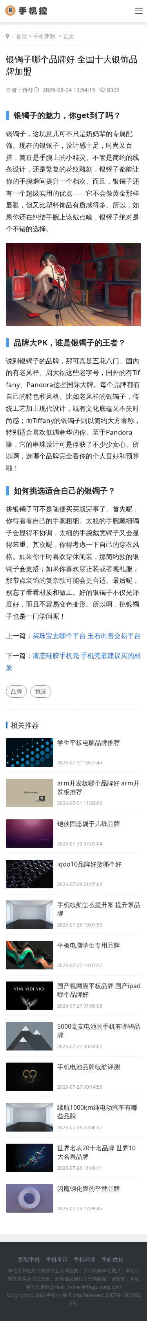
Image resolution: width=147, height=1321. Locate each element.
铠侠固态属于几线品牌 (88, 823)
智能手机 (29, 1259)
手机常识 (57, 1259)
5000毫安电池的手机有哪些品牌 (98, 1030)
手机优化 (112, 1259)
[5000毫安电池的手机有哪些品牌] (29, 1036)
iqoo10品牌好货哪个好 (89, 864)
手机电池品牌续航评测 (88, 1067)
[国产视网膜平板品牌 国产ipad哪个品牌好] (29, 995)
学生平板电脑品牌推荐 (88, 742)
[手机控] (29, 13)
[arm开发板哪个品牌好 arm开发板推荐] (29, 793)
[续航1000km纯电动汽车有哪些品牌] (29, 1117)
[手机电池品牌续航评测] (29, 1077)
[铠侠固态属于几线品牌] (29, 833)
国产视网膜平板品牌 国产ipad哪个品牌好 (99, 990)
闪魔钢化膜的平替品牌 (88, 1188)
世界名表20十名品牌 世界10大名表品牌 (96, 1152)
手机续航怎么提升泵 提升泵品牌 (98, 909)
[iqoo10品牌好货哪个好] (29, 874)
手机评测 (44, 36)
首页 (21, 36)
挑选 (40, 691)
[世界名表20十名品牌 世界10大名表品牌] (29, 1158)
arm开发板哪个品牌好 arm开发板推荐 (98, 787)
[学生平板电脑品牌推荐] (29, 752)
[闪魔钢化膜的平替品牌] (29, 1198)
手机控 (54, 1295)
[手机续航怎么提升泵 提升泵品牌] (29, 914)
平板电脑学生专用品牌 (88, 945)
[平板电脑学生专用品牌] (29, 955)
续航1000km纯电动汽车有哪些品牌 (97, 1111)
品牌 (16, 691)
